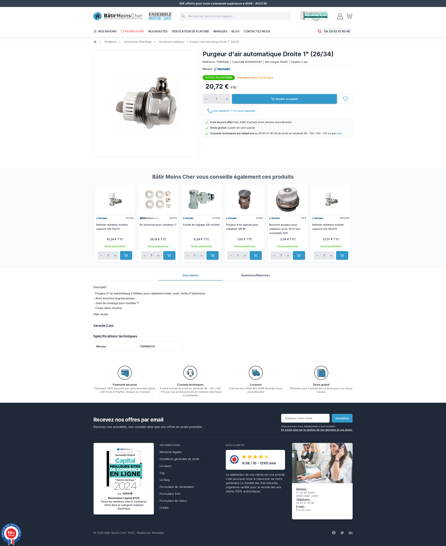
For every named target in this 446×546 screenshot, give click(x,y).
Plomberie (111, 41)
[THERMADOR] (221, 69)
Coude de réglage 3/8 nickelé (201, 224)
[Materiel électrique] (95, 42)
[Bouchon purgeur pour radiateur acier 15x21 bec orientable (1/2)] (287, 199)
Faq (162, 473)
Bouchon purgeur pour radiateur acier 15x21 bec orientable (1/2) (285, 229)
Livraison (165, 466)
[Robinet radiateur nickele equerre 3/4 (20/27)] (331, 199)
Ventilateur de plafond (190, 31)
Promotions (134, 31)
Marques (220, 31)
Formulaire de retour (173, 500)
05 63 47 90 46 (339, 31)
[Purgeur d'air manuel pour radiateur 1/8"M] (244, 199)
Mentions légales (171, 452)
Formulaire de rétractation (177, 487)
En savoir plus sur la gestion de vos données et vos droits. (317, 429)
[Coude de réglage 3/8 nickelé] (201, 199)
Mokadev (158, 533)
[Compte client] (339, 16)
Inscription (342, 418)
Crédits (164, 507)
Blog (235, 31)
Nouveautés (158, 31)
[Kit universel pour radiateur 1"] (158, 199)
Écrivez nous (303, 509)
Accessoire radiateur (171, 41)
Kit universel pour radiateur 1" (158, 224)
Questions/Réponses (255, 275)
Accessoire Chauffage (138, 41)
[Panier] (348, 16)
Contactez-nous (257, 31)
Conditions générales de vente (179, 459)
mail (339, 133)
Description (191, 275)
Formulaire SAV (170, 494)
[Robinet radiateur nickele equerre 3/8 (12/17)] (115, 199)
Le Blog (165, 480)
